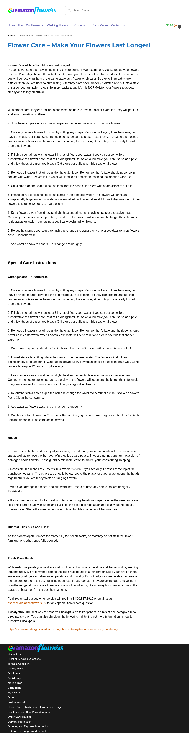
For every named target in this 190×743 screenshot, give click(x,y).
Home (11, 35)
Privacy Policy (16, 668)
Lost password (16, 702)
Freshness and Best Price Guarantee (29, 711)
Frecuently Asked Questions (24, 658)
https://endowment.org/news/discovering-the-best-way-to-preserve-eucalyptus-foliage (63, 629)
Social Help (14, 678)
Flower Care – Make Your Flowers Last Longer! (35, 707)
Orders (12, 697)
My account (14, 692)
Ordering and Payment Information (28, 726)
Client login (14, 687)
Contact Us (14, 654)
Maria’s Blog (15, 682)
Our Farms (14, 673)
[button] (174, 25)
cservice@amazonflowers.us (27, 603)
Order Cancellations (19, 716)
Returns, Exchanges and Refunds (27, 731)
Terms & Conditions (19, 663)
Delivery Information (19, 721)
